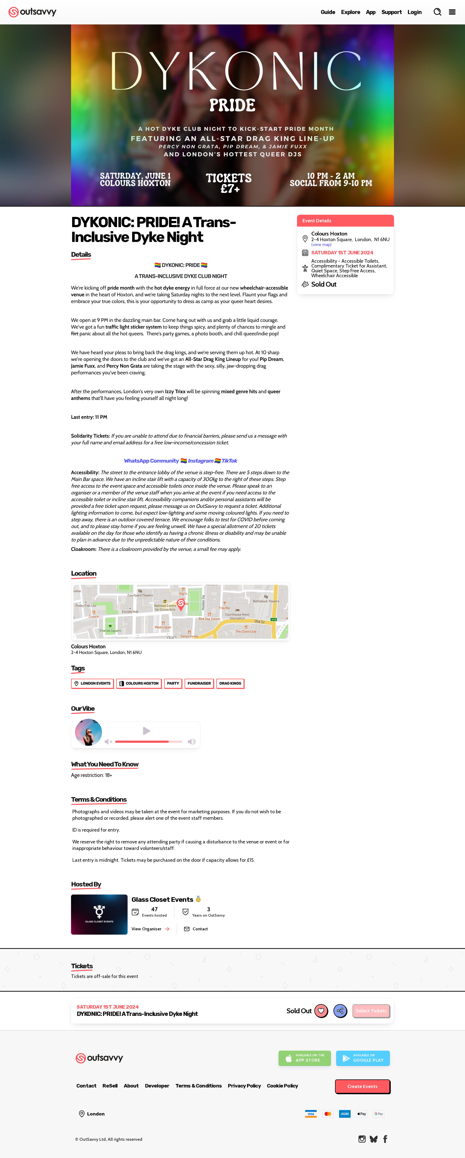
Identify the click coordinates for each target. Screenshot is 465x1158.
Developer (157, 1086)
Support (392, 12)
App (371, 12)
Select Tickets (371, 1011)
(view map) (321, 244)
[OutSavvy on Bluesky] (373, 1139)
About (131, 1086)
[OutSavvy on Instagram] (362, 1139)
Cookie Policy (282, 1086)
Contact (86, 1086)
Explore (350, 12)
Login (415, 12)
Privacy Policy (244, 1086)
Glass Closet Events (162, 899)
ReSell (110, 1086)
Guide (328, 12)
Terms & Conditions (198, 1086)
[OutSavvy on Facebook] (385, 1139)
